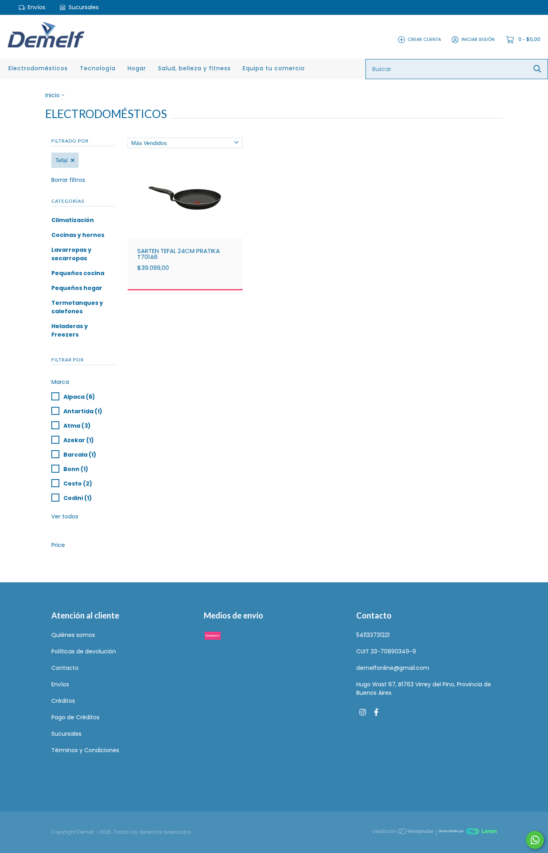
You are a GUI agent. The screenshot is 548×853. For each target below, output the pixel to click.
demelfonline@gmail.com (392, 668)
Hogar (137, 68)
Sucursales (83, 7)
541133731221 (373, 635)
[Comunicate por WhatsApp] (535, 840)
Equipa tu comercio (274, 68)
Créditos (63, 701)
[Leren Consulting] (467, 833)
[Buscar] (537, 68)
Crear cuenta (424, 39)
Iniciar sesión (478, 39)
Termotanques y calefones (77, 307)
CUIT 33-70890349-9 (386, 651)
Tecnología (98, 68)
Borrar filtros (68, 180)
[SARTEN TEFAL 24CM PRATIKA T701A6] (191, 214)
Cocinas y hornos (77, 235)
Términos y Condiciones (85, 750)
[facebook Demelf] (376, 712)
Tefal (61, 160)
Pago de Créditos (75, 717)
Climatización (72, 220)
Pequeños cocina (77, 273)
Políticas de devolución (83, 651)
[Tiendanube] (403, 833)
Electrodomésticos (38, 68)
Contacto (65, 668)
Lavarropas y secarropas (71, 254)
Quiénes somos (73, 635)
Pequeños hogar (76, 288)
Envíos (36, 7)
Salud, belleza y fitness (194, 68)
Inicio (52, 95)
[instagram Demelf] (362, 712)
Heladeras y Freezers (69, 330)
